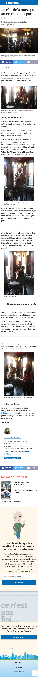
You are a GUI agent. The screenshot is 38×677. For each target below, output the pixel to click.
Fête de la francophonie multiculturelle (22, 483)
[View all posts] (12, 458)
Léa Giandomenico (12, 437)
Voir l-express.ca (19, 637)
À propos (19, 667)
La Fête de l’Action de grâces (11, 501)
